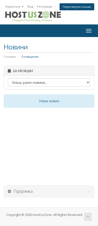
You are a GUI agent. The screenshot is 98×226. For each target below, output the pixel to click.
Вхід (30, 6)
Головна (10, 56)
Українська (13, 6)
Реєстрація (44, 6)
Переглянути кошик (77, 7)
